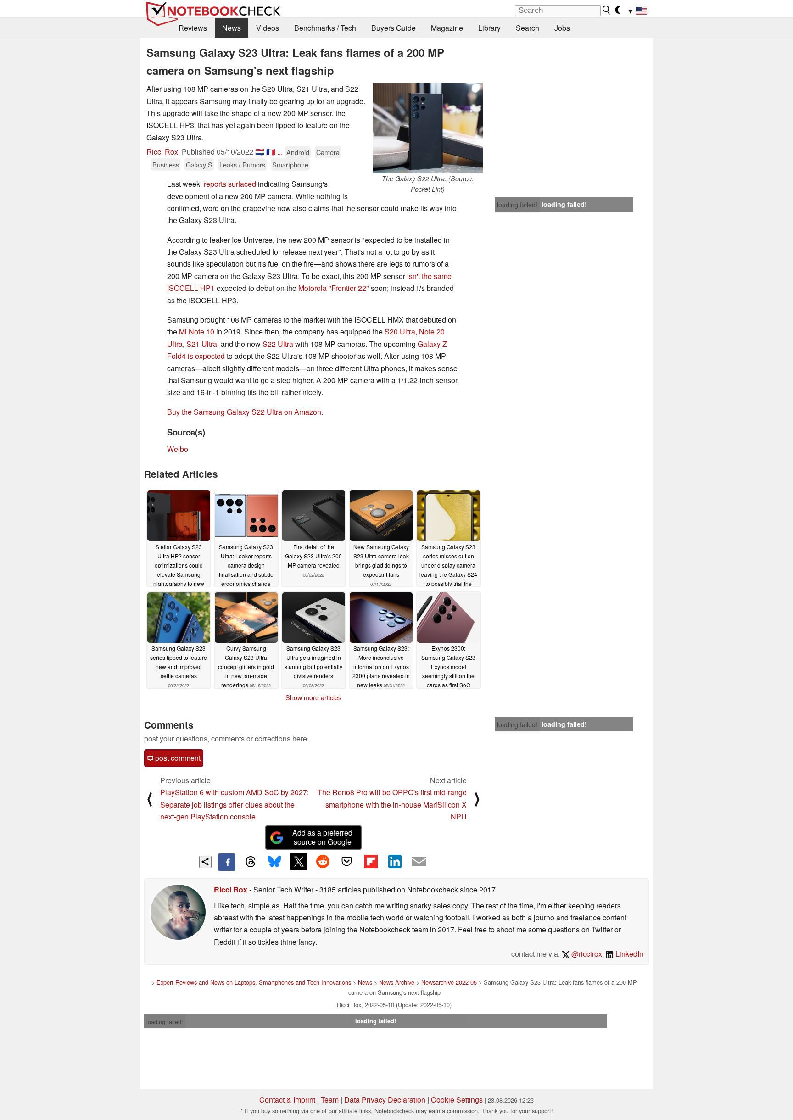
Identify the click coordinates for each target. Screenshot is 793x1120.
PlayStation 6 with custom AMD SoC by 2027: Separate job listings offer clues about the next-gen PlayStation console (234, 804)
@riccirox (586, 953)
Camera (328, 152)
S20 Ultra (400, 331)
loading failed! (517, 204)
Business (165, 164)
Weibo (177, 449)
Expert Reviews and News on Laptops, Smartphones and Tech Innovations (253, 982)
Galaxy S (199, 164)
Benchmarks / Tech (325, 27)
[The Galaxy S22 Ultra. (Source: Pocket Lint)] (428, 128)
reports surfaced (230, 183)
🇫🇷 (270, 151)
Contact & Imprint (287, 1099)
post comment (177, 757)
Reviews (193, 27)
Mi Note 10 (196, 331)
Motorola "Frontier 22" (333, 288)
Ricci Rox (162, 151)
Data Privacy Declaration (384, 1099)
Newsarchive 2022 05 (449, 982)
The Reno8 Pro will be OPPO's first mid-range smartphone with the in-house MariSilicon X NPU (392, 804)
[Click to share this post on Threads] (250, 862)
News (231, 27)
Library (489, 27)
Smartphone (290, 164)
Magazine (447, 27)
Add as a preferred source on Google (322, 837)
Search (527, 27)
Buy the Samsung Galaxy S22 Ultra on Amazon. (245, 412)
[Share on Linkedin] (394, 861)
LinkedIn (628, 953)
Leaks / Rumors (242, 164)
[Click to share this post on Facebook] (226, 862)
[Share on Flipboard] (371, 861)
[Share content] (205, 862)
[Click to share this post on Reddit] (322, 861)
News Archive (396, 982)
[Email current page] (419, 862)
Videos (267, 27)
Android (297, 152)
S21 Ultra (201, 344)
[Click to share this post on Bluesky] (274, 862)
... (280, 151)
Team (330, 1099)
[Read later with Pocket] (347, 861)
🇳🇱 (259, 151)
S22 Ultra (277, 344)
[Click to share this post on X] (298, 861)
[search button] (607, 10)
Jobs (562, 27)
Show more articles (313, 697)
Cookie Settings (457, 1099)
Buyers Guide (393, 27)
